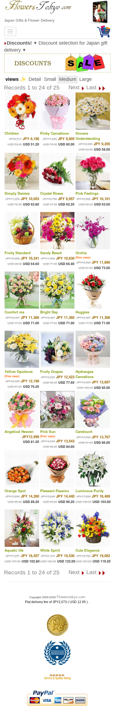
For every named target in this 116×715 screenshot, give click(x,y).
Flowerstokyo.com (71, 597)
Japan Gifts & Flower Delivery (29, 20)
